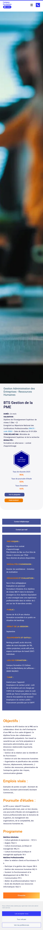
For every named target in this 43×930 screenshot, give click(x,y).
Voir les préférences (21, 925)
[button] (32, 5)
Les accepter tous (21, 914)
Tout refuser (21, 919)
